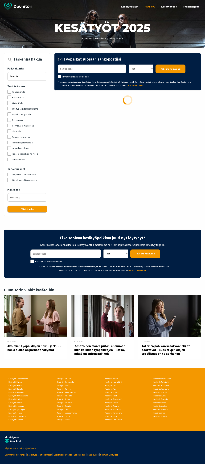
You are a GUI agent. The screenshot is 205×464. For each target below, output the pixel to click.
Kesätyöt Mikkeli (63, 419)
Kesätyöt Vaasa (159, 402)
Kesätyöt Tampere (161, 389)
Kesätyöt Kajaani (64, 378)
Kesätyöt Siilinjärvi (161, 385)
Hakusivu (149, 6)
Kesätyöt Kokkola (64, 396)
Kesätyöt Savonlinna (162, 378)
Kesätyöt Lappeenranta (67, 413)
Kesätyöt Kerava (64, 389)
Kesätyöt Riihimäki (113, 409)
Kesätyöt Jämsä (15, 413)
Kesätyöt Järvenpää (17, 416)
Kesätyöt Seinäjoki (161, 382)
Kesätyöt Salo (111, 416)
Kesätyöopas (169, 6)
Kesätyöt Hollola (15, 389)
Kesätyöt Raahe (111, 396)
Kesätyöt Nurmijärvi (113, 382)
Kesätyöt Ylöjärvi (160, 416)
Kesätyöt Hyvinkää (16, 392)
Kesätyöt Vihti (159, 413)
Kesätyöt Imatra (15, 402)
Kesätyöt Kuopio (64, 406)
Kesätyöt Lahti (63, 409)
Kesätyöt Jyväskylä (16, 409)
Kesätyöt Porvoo (112, 392)
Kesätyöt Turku (159, 396)
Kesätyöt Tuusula (160, 399)
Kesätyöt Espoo (15, 382)
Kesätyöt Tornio (160, 392)
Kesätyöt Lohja (63, 416)
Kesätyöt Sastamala (113, 419)
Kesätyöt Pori (110, 389)
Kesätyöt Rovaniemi (113, 413)
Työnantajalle (191, 6)
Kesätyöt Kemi (63, 385)
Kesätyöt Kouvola (64, 402)
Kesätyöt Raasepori (113, 399)
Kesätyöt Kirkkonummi (66, 392)
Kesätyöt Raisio (111, 402)
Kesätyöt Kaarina (15, 419)
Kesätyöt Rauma (112, 406)
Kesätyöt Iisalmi (15, 399)
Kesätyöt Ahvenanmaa (18, 378)
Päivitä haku (27, 209)
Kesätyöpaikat (129, 6)
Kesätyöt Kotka (63, 399)
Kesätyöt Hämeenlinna (18, 396)
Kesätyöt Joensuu (16, 406)
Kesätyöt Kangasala (65, 382)
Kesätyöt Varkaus (160, 409)
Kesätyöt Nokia (111, 378)
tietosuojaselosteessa (135, 85)
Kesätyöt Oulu (111, 385)
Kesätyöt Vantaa (160, 406)
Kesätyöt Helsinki (15, 385)
